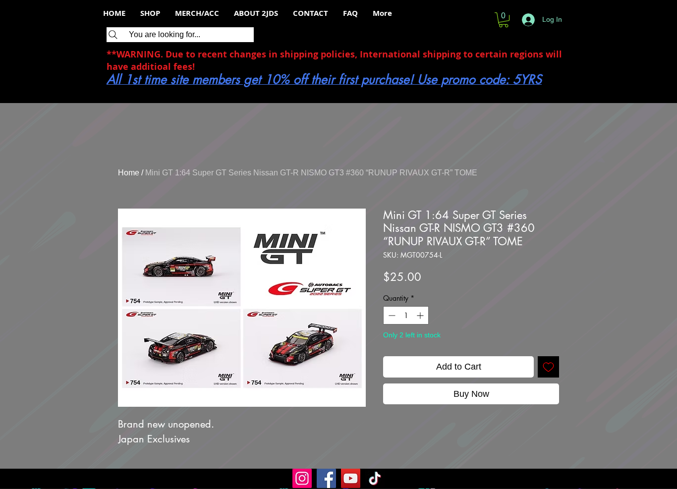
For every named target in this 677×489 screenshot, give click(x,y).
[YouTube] (350, 478)
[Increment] (421, 315)
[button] (503, 19)
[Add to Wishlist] (548, 367)
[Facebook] (326, 478)
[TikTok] (375, 478)
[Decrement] (391, 315)
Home (128, 172)
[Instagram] (302, 478)
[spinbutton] (406, 315)
